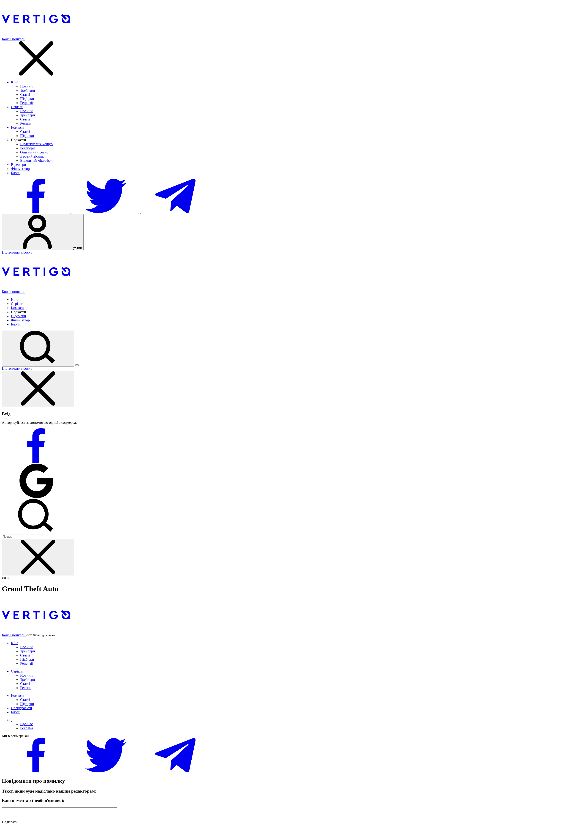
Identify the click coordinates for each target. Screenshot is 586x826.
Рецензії (26, 103)
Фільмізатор (20, 169)
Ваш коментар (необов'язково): (33, 800)
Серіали (17, 107)
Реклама (26, 728)
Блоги (15, 173)
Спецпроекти (21, 708)
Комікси (17, 127)
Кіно (14, 82)
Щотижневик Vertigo (36, 144)
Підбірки (27, 99)
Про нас (26, 724)
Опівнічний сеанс (34, 152)
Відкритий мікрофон (36, 160)
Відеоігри (18, 165)
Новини (26, 86)
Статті (25, 94)
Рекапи (25, 123)
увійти (77, 248)
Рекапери (27, 148)
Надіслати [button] (10, 822)
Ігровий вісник (32, 156)
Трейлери (27, 90)
